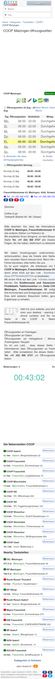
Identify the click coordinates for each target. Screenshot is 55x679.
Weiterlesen (48, 450)
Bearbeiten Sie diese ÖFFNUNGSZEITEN (15, 158)
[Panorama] (46, 100)
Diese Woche (41, 107)
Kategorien (15, 22)
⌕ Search (38, 3)
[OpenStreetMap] (18, 100)
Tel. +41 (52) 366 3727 (18, 196)
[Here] (29, 100)
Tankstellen (28, 22)
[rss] (35, 666)
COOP (39, 22)
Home (5, 22)
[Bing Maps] (35, 100)
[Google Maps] (24, 100)
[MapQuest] (40, 100)
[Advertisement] (27, 62)
